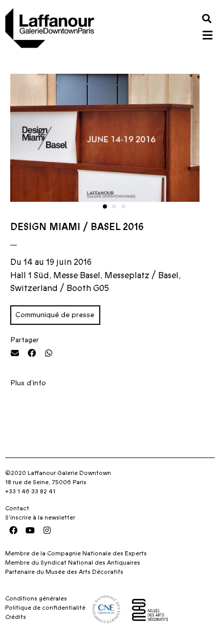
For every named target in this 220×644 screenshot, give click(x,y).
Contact (17, 508)
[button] (206, 18)
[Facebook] (13, 530)
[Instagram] (47, 530)
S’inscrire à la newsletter (40, 517)
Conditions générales (36, 598)
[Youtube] (30, 530)
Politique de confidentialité (45, 608)
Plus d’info (29, 383)
